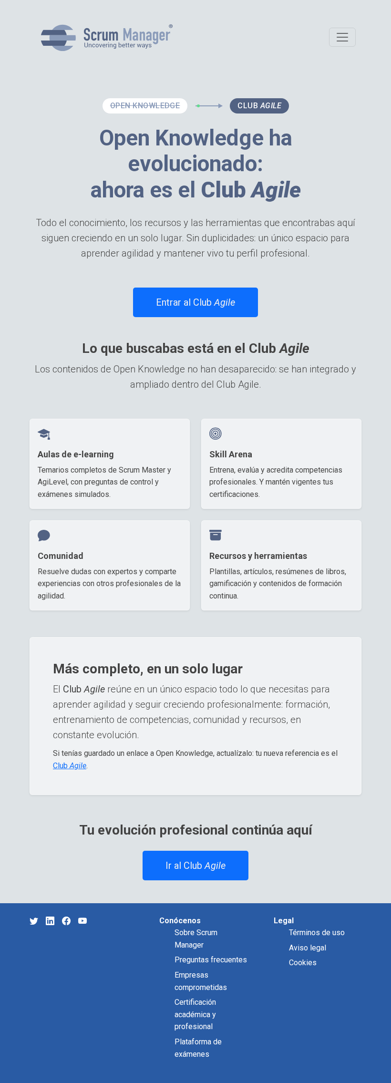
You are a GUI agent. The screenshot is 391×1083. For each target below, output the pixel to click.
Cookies (303, 962)
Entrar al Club (195, 302)
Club (69, 765)
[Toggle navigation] (342, 37)
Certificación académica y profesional (195, 1014)
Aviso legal (307, 947)
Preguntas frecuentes (211, 959)
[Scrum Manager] (106, 37)
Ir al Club (195, 865)
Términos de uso (317, 932)
